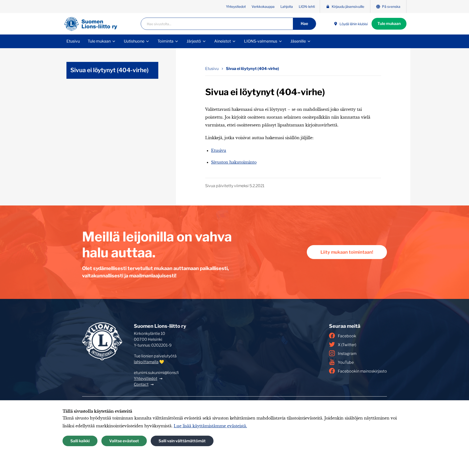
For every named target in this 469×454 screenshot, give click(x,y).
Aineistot (222, 41)
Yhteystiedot (236, 6)
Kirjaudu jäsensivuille (348, 6)
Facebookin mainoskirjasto (362, 371)
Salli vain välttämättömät (182, 441)
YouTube (346, 362)
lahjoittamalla (146, 362)
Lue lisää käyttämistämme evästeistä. (210, 425)
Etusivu (73, 41)
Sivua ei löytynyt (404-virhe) (252, 68)
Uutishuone (134, 41)
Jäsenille (298, 41)
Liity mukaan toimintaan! (346, 252)
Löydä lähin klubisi (354, 24)
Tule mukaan (389, 23)
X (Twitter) (347, 344)
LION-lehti (307, 6)
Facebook (347, 336)
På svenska (391, 6)
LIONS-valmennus (260, 41)
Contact (141, 384)
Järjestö (194, 41)
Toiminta (165, 41)
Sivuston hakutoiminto (233, 162)
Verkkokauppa (263, 6)
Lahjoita (286, 6)
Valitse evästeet (124, 441)
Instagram (347, 353)
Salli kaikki (80, 441)
